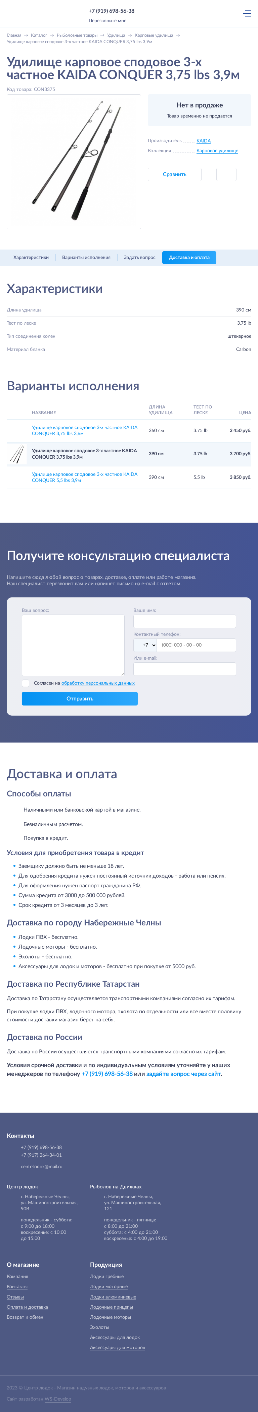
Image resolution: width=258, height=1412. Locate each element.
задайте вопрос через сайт (183, 1074)
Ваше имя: (144, 610)
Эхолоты (99, 1327)
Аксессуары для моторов (117, 1347)
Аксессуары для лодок (115, 1337)
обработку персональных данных (98, 683)
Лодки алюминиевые (113, 1297)
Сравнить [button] (174, 174)
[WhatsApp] (144, 11)
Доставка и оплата (189, 257)
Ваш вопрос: (35, 610)
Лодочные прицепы (111, 1307)
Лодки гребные (107, 1276)
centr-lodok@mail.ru (41, 1166)
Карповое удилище (217, 151)
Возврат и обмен (25, 1317)
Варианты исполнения (86, 257)
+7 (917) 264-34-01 (41, 1155)
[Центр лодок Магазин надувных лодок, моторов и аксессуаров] (20, 13)
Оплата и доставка (27, 1307)
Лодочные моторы (110, 1317)
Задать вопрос (140, 257)
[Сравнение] (217, 13)
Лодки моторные (109, 1286)
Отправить (80, 698)
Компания (17, 1276)
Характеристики (31, 257)
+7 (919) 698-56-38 (111, 11)
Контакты (17, 1286)
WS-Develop (58, 1399)
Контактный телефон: (157, 634)
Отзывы (15, 1297)
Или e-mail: (145, 658)
